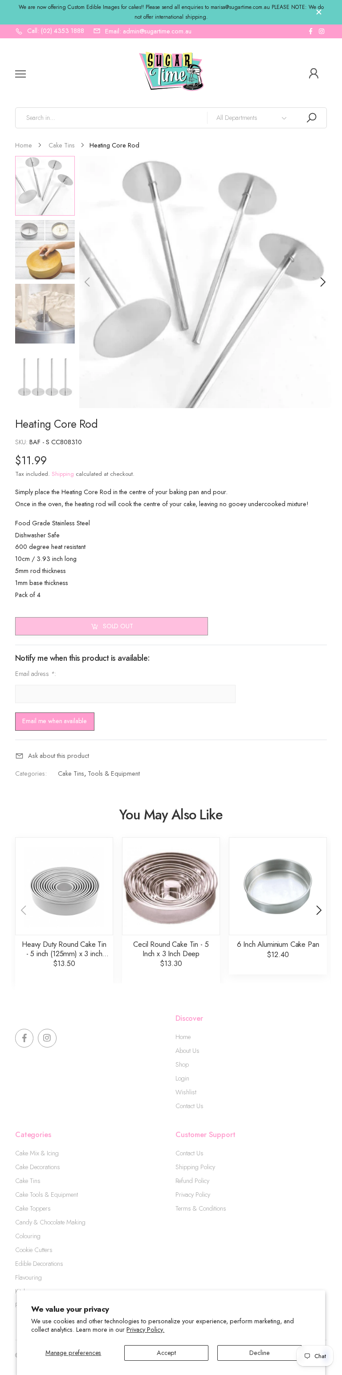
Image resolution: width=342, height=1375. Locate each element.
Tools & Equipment (114, 773)
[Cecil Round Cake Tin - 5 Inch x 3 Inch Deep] (171, 886)
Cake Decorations (37, 1166)
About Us (187, 1050)
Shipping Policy (195, 1166)
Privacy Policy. (145, 1329)
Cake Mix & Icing (37, 1153)
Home (183, 1036)
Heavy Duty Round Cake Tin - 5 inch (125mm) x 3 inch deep (64, 953)
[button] (322, 282)
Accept (166, 1352)
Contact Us (189, 1105)
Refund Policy (192, 1180)
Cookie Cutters (34, 1249)
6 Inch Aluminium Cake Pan (278, 944)
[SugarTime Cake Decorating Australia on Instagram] (321, 31)
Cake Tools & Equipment (46, 1194)
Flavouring (28, 1277)
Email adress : (35, 673)
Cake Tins (71, 773)
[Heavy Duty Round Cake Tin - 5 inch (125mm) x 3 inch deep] (64, 886)
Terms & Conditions (200, 1208)
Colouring (28, 1236)
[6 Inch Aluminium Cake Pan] (277, 886)
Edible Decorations (39, 1263)
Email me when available (54, 720)
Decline (259, 1352)
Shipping (63, 474)
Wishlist (185, 1092)
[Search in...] (311, 117)
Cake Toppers (33, 1208)
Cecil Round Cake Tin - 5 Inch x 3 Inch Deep (170, 949)
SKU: (22, 442)
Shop (182, 1064)
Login (182, 1078)
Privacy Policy (192, 1194)
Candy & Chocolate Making (50, 1222)
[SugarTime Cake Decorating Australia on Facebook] (310, 31)
